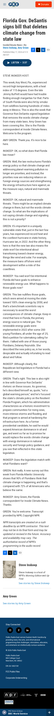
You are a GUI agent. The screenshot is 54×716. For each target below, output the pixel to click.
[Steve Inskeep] (9, 569)
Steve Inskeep (10, 47)
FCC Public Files (13, 672)
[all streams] (50, 712)
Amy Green (23, 47)
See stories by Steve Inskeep (34, 583)
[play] (4, 712)
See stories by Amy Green (17, 603)
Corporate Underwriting (16, 678)
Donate (45, 4)
